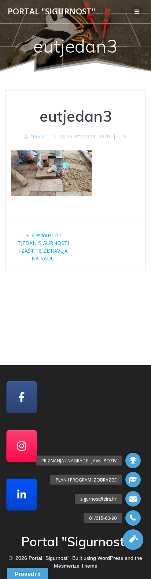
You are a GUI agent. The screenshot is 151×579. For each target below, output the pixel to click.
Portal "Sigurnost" (51, 11)
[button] (133, 539)
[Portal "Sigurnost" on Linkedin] (21, 495)
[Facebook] (21, 397)
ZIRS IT (38, 136)
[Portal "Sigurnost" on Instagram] (21, 446)
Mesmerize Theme (75, 566)
